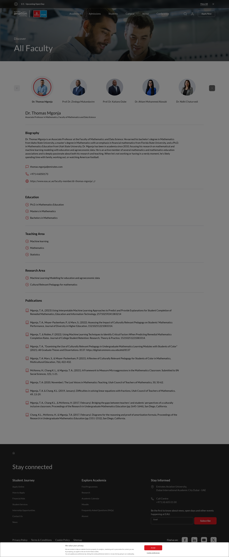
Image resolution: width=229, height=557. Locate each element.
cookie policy (130, 554)
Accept (153, 548)
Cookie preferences (153, 553)
